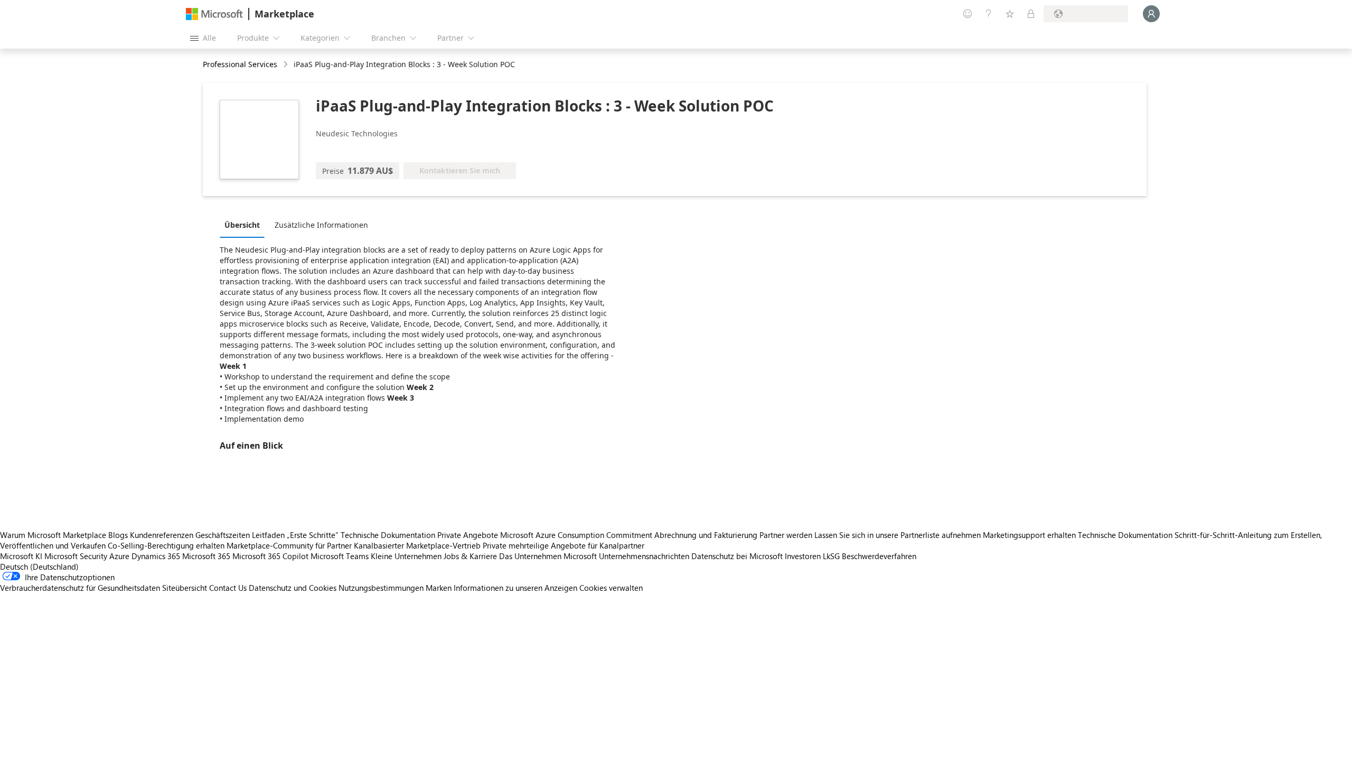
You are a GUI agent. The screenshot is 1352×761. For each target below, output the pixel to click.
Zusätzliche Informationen (321, 225)
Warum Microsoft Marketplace (53, 535)
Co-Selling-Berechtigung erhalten (166, 545)
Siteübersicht (184, 587)
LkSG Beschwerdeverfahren (869, 556)
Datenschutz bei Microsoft (737, 556)
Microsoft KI (21, 556)
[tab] (245, 224)
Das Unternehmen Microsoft (548, 556)
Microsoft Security (75, 556)
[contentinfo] (286, 65)
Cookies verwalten (611, 587)
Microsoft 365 (206, 556)
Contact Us (228, 587)
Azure (119, 556)
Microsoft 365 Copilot (270, 556)
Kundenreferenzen (161, 535)
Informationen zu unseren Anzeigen (515, 587)
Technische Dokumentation (388, 535)
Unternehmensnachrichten (644, 556)
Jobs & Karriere (470, 556)
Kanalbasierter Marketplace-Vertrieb (417, 545)
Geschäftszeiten (222, 535)
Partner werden (785, 535)
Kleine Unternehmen (406, 556)
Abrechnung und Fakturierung (705, 535)
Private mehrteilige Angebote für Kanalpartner (563, 545)
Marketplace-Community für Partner (289, 545)
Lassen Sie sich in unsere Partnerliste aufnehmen (897, 535)
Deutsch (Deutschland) (39, 566)
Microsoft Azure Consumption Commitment (577, 535)
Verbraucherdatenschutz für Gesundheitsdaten (80, 587)
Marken (439, 587)
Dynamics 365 (156, 556)
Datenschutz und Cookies (292, 587)
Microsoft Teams (340, 556)
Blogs (118, 535)
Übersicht (242, 225)
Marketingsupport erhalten (1029, 535)
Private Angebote (467, 535)
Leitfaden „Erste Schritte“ (295, 535)
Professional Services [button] (240, 64)
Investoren (803, 556)
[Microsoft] (214, 14)
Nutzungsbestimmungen (381, 587)
